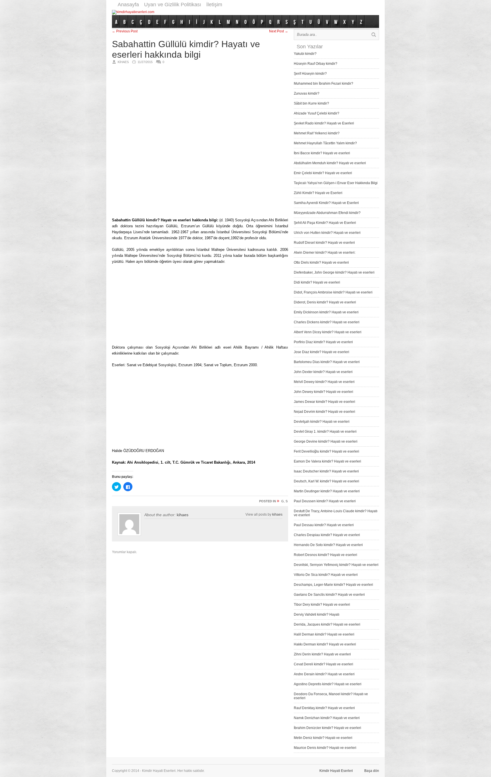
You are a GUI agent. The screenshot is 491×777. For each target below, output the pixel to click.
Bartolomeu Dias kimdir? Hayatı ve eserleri (327, 362)
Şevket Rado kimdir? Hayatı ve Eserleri (324, 123)
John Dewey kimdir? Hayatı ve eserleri (323, 392)
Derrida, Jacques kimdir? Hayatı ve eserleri (327, 624)
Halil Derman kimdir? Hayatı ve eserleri (324, 634)
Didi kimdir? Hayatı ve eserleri (317, 282)
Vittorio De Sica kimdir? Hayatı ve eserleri (326, 575)
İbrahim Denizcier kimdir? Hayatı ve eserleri (327, 728)
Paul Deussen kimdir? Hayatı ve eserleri (325, 501)
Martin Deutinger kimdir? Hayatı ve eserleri (327, 491)
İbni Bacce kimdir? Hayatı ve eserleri (322, 153)
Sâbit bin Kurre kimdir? (311, 103)
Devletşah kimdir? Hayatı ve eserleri (321, 422)
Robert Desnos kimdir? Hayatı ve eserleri (325, 555)
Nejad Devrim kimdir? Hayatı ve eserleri (324, 412)
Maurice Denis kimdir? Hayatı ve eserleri (325, 748)
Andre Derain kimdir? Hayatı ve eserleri (324, 674)
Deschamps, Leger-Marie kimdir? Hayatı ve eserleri (333, 585)
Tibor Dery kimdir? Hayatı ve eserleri (322, 605)
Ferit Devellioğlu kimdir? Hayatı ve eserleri (326, 451)
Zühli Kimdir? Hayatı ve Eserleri (318, 193)
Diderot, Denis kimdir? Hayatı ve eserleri (325, 302)
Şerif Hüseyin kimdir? (310, 74)
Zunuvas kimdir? (306, 93)
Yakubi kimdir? (305, 54)
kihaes (182, 515)
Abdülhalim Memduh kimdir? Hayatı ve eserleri (330, 163)
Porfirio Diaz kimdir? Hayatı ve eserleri (323, 342)
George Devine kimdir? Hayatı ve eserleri (325, 441)
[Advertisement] (275, 12)
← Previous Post (125, 31)
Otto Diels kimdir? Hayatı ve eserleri (321, 262)
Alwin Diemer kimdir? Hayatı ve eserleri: (324, 253)
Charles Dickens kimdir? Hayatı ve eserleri (326, 322)
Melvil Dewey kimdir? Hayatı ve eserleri (324, 382)
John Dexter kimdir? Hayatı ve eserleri (323, 372)
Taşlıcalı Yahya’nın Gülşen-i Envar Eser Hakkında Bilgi (336, 183)
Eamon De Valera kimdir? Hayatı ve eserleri (327, 461)
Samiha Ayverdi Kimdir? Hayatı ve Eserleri (326, 203)
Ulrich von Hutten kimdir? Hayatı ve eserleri (327, 233)
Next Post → (278, 31)
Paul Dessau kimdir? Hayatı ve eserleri (324, 525)
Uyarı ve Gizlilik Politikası (172, 4)
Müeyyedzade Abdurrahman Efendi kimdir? (327, 213)
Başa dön (371, 771)
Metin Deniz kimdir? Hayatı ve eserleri (323, 738)
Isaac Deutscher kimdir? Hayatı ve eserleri (326, 471)
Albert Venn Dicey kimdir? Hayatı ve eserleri (327, 332)
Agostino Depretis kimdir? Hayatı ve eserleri (327, 684)
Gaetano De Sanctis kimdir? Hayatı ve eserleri (329, 595)
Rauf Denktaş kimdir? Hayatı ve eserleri (324, 708)
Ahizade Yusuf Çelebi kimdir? (316, 113)
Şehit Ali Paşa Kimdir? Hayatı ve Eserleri (325, 223)
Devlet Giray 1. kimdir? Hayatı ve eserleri (325, 432)
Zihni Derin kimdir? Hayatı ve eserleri (322, 654)
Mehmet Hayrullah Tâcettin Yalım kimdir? (325, 143)
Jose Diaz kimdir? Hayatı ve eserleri (321, 352)
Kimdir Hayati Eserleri (336, 771)
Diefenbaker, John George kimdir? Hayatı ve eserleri (334, 272)
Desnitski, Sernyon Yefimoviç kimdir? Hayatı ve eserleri (336, 565)
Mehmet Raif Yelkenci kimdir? (317, 133)
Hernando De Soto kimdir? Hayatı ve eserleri (328, 545)
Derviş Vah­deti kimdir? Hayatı (316, 614)
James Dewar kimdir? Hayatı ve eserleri (324, 402)
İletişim (214, 4)
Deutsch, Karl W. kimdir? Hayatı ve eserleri (326, 481)
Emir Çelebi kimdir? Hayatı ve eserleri (323, 173)
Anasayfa (128, 4)
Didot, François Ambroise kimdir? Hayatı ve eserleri (333, 292)
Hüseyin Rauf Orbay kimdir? (315, 64)
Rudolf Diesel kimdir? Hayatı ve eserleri (324, 243)
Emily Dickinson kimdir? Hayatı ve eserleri (326, 312)
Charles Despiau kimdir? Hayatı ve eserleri (327, 535)
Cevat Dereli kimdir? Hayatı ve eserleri (323, 664)
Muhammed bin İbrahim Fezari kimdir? (323, 84)
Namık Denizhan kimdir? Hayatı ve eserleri (327, 718)
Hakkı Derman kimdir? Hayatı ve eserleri (325, 644)
